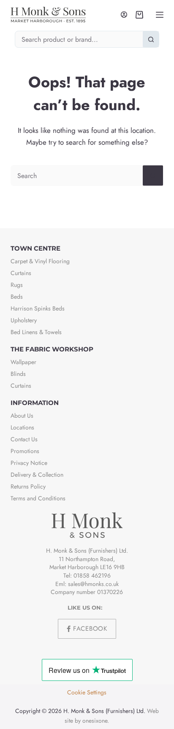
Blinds (18, 374)
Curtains (21, 273)
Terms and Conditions (38, 498)
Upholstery (24, 320)
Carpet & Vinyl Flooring (40, 261)
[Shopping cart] (139, 15)
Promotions (25, 451)
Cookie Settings (86, 692)
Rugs (17, 285)
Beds (17, 296)
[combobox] (79, 39)
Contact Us (24, 439)
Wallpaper (23, 362)
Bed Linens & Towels (36, 332)
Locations (22, 427)
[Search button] (151, 39)
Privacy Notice (29, 463)
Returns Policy (28, 486)
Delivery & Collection (37, 474)
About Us (22, 415)
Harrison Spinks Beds (38, 308)
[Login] (124, 14)
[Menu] (159, 15)
